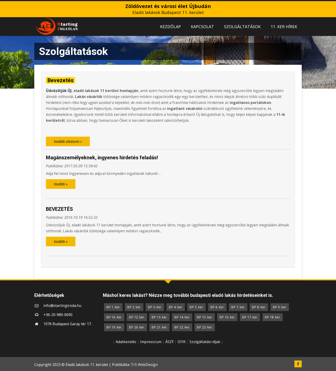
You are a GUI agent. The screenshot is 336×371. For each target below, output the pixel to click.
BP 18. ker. (272, 317)
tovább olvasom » (68, 141)
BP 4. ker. (176, 307)
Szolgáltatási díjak (204, 341)
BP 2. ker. (134, 307)
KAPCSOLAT (202, 26)
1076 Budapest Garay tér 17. (67, 323)
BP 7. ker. (238, 307)
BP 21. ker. (159, 327)
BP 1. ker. (113, 307)
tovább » (60, 184)
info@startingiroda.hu (62, 305)
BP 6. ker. (217, 307)
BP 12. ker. (137, 317)
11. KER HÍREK (284, 26)
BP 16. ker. (227, 317)
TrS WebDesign (144, 364)
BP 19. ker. (114, 327)
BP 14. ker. (182, 317)
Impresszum (150, 341)
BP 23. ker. (205, 327)
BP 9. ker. (280, 307)
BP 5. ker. (196, 307)
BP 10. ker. (114, 317)
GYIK (182, 341)
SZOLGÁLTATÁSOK (242, 26)
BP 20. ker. (137, 327)
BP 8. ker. (259, 307)
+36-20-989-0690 (57, 314)
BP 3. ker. (155, 307)
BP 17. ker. (250, 317)
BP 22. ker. (182, 327)
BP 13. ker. (159, 317)
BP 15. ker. (205, 317)
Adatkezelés (126, 341)
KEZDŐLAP (170, 26)
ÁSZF (169, 341)
